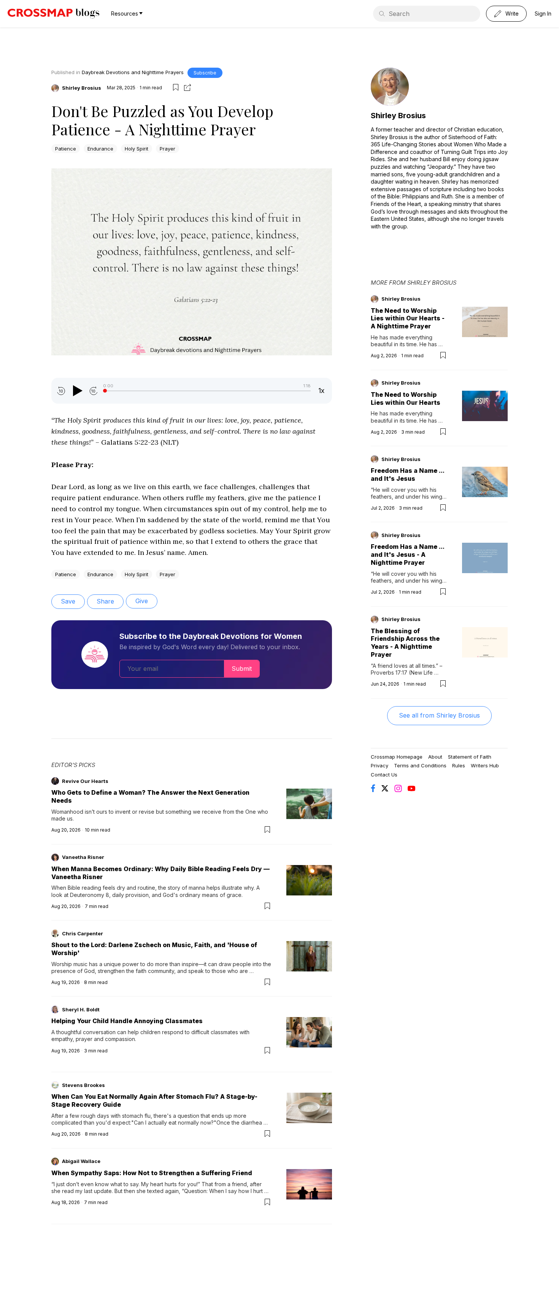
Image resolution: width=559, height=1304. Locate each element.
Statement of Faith (469, 757)
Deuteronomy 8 (89, 895)
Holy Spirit (136, 149)
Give (141, 601)
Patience (65, 149)
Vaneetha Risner (83, 857)
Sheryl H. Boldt (81, 1009)
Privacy (379, 765)
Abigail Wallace (81, 1161)
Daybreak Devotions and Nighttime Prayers (133, 72)
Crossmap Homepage (396, 757)
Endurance (100, 149)
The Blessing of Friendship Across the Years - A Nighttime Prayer (405, 642)
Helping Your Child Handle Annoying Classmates (127, 1021)
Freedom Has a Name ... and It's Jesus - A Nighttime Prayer (407, 554)
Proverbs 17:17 (389, 672)
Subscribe (205, 73)
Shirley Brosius (81, 88)
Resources (124, 13)
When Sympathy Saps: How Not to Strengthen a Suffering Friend (151, 1173)
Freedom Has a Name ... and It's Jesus (407, 474)
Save (68, 601)
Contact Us (384, 775)
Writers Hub (485, 765)
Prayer (167, 149)
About (435, 757)
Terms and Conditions (420, 765)
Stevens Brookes (83, 1085)
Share (105, 601)
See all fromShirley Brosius (439, 715)
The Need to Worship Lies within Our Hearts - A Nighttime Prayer (408, 318)
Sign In (543, 13)
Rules (458, 765)
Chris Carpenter (82, 933)
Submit (242, 668)
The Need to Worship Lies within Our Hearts (405, 398)
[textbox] (191, 363)
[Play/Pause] (77, 390)
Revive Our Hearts (85, 781)
